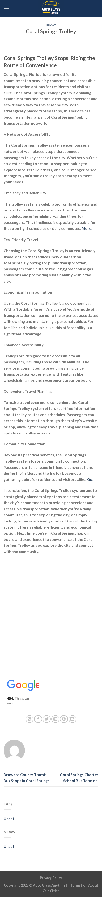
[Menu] (6, 8)
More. (87, 228)
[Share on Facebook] (38, 719)
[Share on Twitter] (47, 719)
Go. (90, 479)
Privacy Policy (51, 878)
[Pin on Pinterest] (64, 719)
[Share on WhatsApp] (29, 719)
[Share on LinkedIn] (72, 719)
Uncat (51, 25)
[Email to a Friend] (55, 719)
